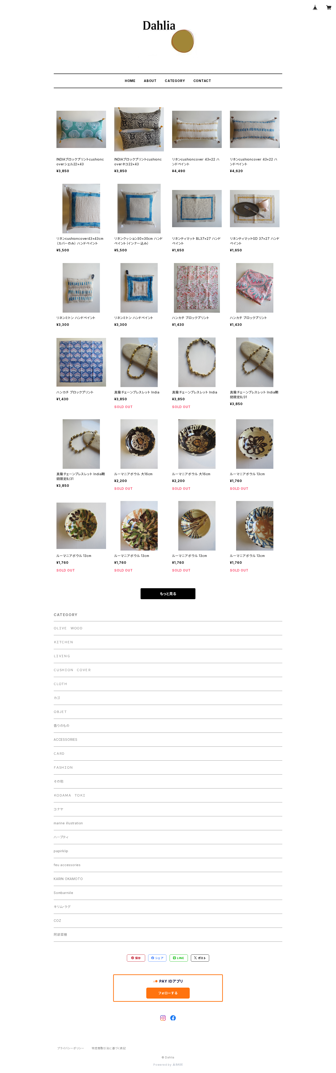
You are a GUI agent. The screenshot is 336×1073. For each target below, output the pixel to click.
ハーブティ (61, 837)
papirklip (61, 851)
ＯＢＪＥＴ (60, 712)
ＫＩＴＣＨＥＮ (63, 642)
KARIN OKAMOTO (68, 879)
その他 (58, 781)
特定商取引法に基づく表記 (109, 1048)
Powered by (163, 1064)
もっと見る (168, 593)
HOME (130, 81)
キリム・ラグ (62, 907)
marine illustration (68, 823)
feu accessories (67, 865)
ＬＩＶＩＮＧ (62, 656)
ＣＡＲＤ (59, 753)
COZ (57, 921)
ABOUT (150, 81)
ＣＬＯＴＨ (60, 684)
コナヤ (58, 809)
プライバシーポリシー (70, 1048)
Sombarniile (63, 893)
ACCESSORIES (65, 739)
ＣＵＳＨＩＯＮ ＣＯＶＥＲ (72, 670)
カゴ (57, 698)
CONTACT (202, 81)
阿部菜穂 (60, 934)
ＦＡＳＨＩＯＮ (63, 767)
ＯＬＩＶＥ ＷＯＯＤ (68, 628)
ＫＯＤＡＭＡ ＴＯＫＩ (69, 795)
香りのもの (61, 726)
